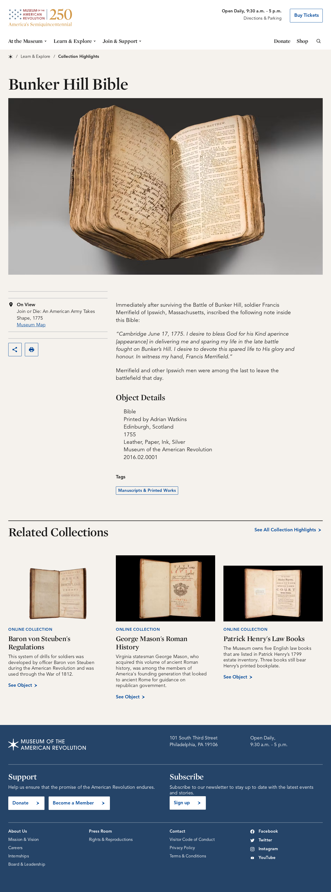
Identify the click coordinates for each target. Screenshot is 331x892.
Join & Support (120, 40)
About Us (17, 832)
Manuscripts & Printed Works (147, 491)
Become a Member (73, 803)
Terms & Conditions (188, 856)
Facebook (268, 832)
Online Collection (30, 630)
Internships (18, 856)
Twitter (265, 840)
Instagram (268, 849)
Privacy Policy (182, 848)
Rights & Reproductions (111, 840)
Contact (177, 832)
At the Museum (25, 40)
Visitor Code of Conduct (192, 840)
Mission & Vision (23, 840)
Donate (282, 40)
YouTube (267, 858)
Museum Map (31, 325)
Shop (302, 40)
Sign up (182, 803)
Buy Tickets (306, 15)
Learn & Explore (73, 40)
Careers (15, 848)
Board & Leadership (26, 865)
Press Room (100, 832)
